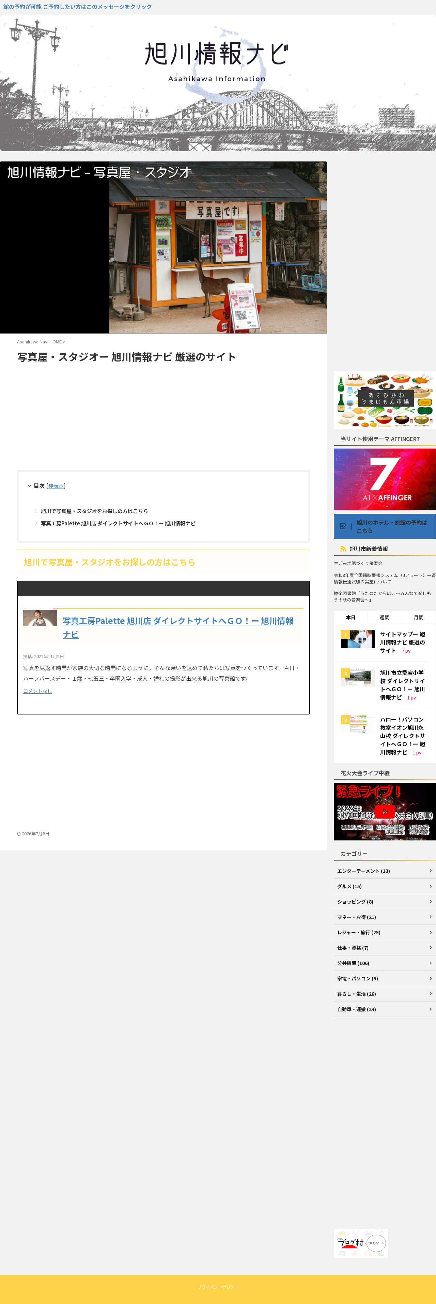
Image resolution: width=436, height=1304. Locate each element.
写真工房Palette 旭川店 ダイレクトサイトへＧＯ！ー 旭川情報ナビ (118, 523)
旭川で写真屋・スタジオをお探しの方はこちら (94, 510)
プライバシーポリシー (218, 1287)
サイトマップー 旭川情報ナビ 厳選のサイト (402, 642)
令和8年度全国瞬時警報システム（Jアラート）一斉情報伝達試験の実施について (385, 578)
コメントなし (37, 690)
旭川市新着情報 (369, 548)
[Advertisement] (163, 419)
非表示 (56, 485)
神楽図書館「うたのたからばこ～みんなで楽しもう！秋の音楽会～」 (382, 596)
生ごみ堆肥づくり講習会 (358, 563)
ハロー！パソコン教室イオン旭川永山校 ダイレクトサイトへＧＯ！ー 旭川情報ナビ (402, 735)
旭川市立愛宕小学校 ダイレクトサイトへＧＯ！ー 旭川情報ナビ (402, 684)
